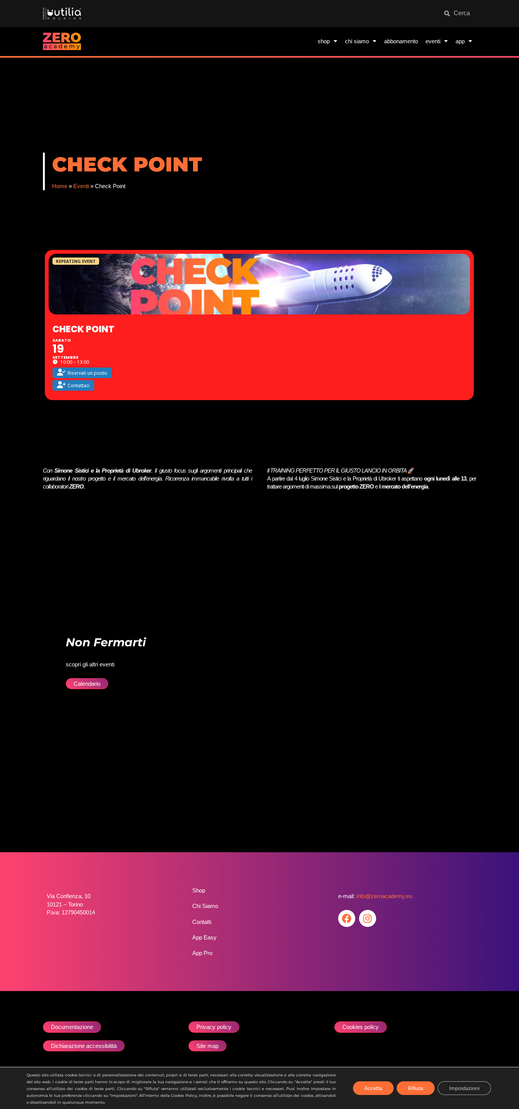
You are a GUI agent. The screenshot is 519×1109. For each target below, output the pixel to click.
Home (59, 186)
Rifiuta (415, 1088)
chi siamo (357, 41)
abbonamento (401, 41)
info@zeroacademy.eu (384, 896)
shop (324, 41)
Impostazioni (464, 1088)
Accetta (373, 1088)
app (460, 41)
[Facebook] (346, 918)
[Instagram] (367, 918)
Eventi (81, 186)
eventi (433, 41)
